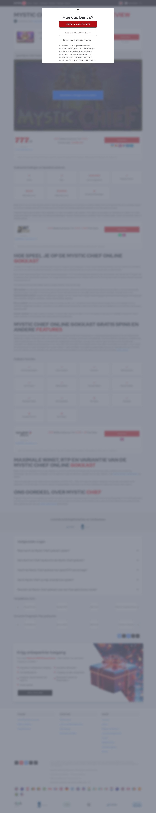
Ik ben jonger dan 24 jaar (78, 32)
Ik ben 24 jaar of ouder (78, 24)
